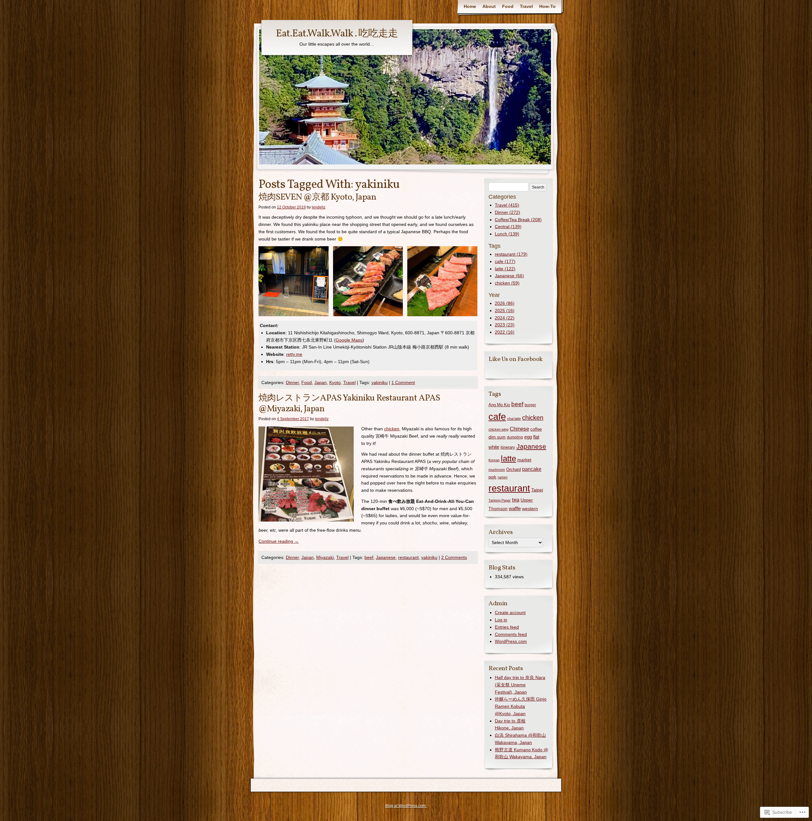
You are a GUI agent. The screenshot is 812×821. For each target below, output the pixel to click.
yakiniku (379, 382)
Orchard (513, 469)
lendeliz (318, 207)
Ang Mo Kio (499, 404)
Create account (510, 612)
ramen (503, 477)
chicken (391, 428)
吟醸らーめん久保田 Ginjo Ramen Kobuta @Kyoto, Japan (521, 706)
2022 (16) (504, 332)
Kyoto (335, 382)
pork (492, 477)
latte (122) (505, 268)
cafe (497, 417)
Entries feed (507, 627)
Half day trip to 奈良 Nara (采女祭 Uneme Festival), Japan (520, 685)
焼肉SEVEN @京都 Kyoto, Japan (317, 197)
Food (508, 6)
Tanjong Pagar (499, 500)
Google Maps (349, 340)
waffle (515, 508)
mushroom (496, 469)
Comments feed (511, 634)
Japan (320, 382)
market (524, 459)
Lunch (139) (507, 233)
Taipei (537, 489)
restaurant (408, 557)
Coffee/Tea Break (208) (518, 219)
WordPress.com (511, 641)
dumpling (515, 437)
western (530, 508)
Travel (526, 6)
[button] (294, 281)
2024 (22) (504, 317)
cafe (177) (505, 261)
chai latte (514, 418)
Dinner (292, 382)
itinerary (508, 447)
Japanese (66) (509, 275)
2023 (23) (504, 324)
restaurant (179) (511, 254)
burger (530, 405)
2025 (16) (504, 310)
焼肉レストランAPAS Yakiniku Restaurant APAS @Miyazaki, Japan (349, 403)
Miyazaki (325, 557)
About (489, 6)
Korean (494, 460)
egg (528, 436)
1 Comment (403, 382)
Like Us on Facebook (515, 359)
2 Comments (454, 557)
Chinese (519, 429)
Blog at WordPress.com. (406, 806)
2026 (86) (504, 303)
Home (470, 6)
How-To (547, 6)
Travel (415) (507, 205)
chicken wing (498, 429)
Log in (501, 619)
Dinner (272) (507, 212)
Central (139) (508, 226)
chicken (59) (507, 282)
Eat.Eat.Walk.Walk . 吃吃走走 (337, 34)
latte (508, 458)
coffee (536, 429)
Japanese (386, 557)
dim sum (497, 436)
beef (368, 557)
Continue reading (279, 541)
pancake (531, 469)
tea (515, 500)
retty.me (294, 354)
